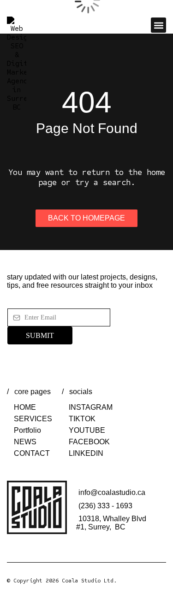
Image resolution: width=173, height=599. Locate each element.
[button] (158, 25)
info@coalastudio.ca (111, 492)
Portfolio (27, 430)
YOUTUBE (87, 430)
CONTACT (32, 453)
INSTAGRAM (91, 407)
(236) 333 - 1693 (105, 506)
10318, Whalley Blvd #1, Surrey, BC (111, 523)
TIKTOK (82, 419)
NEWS (25, 442)
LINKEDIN (86, 453)
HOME (25, 407)
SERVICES (33, 419)
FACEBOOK (89, 442)
